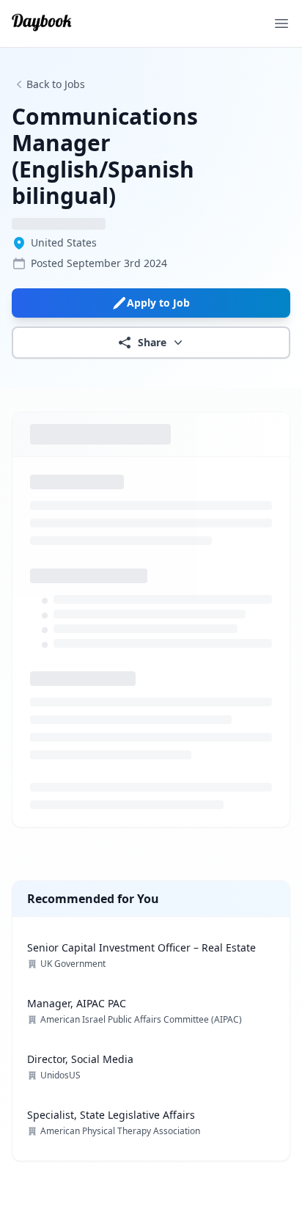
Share (152, 342)
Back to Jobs (55, 84)
